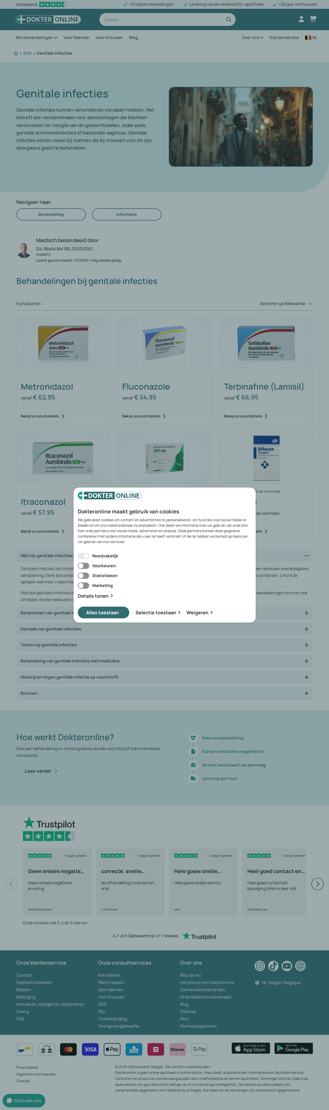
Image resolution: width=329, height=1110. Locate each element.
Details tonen (93, 595)
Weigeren (197, 612)
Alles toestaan (102, 612)
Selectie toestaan (156, 612)
